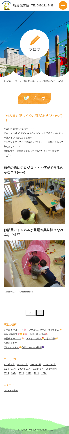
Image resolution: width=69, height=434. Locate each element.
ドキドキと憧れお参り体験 (40, 338)
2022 (28, 373)
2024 (13, 373)
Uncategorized (26, 292)
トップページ (10, 81)
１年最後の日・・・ (14, 329)
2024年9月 (38, 369)
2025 (6, 373)
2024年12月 (49, 364)
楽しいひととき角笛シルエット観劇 (23, 347)
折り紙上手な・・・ (14, 343)
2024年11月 (10, 369)
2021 (36, 373)
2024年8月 (51, 369)
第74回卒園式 (10, 334)
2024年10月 (24, 369)
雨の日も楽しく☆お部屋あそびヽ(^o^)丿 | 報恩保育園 (19, 5)
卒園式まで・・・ (12, 338)
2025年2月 (22, 364)
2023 (21, 373)
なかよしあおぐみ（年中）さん (44, 329)
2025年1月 (35, 364)
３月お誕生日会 (37, 334)
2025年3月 (9, 364)
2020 (44, 373)
